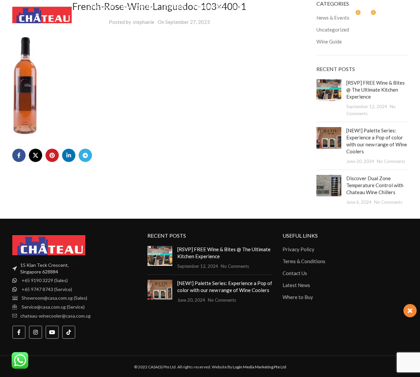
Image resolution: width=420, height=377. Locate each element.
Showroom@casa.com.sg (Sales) (54, 298)
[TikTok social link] (68, 332)
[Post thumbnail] (328, 98)
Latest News (296, 285)
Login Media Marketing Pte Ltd (259, 366)
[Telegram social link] (85, 155)
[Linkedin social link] (68, 155)
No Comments (391, 161)
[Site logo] (42, 14)
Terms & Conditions (304, 261)
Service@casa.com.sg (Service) (53, 307)
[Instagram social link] (35, 332)
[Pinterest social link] (52, 155)
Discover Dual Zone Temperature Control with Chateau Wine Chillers (374, 185)
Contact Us (295, 273)
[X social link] (35, 155)
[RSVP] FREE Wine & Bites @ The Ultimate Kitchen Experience (375, 90)
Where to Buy (298, 297)
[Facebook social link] (19, 155)
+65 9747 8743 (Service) (47, 289)
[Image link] (48, 245)
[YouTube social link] (52, 332)
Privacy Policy (298, 249)
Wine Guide (329, 41)
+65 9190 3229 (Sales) (45, 280)
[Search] (341, 15)
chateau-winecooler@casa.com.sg (55, 316)
